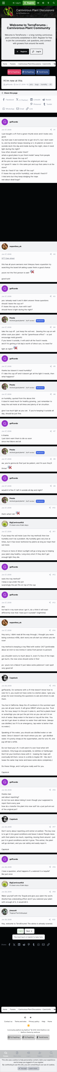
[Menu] (3, 3)
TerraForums (43, 72)
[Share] (51, 129)
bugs (37, 84)
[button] (43, 3)
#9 (54, 486)
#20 (53, 919)
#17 (54, 827)
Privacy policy (34, 1021)
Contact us (8, 1021)
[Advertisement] (28, 212)
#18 (54, 867)
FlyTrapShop (15, 72)
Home (50, 1021)
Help (43, 1021)
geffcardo (9, 84)
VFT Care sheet (8, 258)
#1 (54, 130)
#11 (54, 531)
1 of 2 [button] (21, 931)
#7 (54, 431)
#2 (54, 254)
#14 (53, 630)
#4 (54, 327)
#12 (54, 575)
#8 (54, 459)
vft (50, 84)
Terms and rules (20, 1021)
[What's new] (48, 3)
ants (31, 84)
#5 (54, 366)
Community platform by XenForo (28, 1030)
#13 (53, 603)
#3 (54, 296)
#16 (54, 790)
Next (28, 931)
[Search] (53, 3)
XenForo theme (26, 1032)
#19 (54, 892)
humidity (44, 84)
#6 (54, 394)
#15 (54, 686)
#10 (53, 508)
